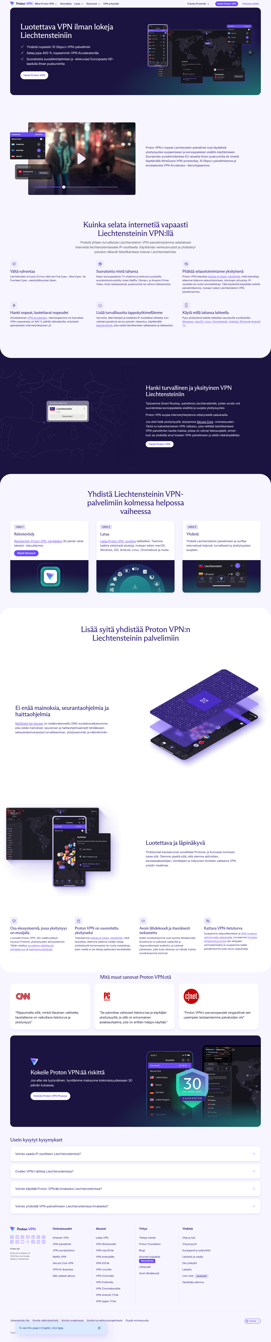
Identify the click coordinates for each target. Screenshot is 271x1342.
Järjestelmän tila (19, 1320)
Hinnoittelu (66, 3)
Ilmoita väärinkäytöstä (45, 1320)
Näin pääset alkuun (64, 1275)
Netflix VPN (59, 1256)
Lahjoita (186, 1269)
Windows (187, 321)
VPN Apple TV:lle (106, 1301)
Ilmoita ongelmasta (72, 1320)
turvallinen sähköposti (40, 945)
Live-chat (187, 1275)
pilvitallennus (18, 949)
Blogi (142, 1250)
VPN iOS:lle (102, 1263)
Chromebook (220, 321)
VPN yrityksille (111, 3)
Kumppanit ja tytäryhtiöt (196, 1250)
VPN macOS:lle (105, 1250)
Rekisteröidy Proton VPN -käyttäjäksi (38, 541)
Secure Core (205, 422)
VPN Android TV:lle (107, 1295)
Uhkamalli (145, 1267)
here (60, 1327)
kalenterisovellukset (40, 949)
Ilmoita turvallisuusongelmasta (104, 1320)
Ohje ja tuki (188, 1237)
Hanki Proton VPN (226, 3)
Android (233, 321)
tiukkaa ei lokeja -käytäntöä (224, 276)
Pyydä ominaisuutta (137, 1320)
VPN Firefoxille (104, 1282)
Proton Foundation (150, 1244)
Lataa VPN (102, 1237)
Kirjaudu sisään (250, 3)
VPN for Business (63, 1269)
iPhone (244, 321)
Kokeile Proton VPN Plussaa (50, 1096)
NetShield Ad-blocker (29, 723)
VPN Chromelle (105, 1275)
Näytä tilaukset (26, 553)
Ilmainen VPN (61, 1237)
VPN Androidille (105, 1256)
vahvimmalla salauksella (218, 937)
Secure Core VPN (63, 1263)
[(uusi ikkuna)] (12, 1237)
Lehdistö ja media (192, 1256)
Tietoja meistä (147, 1237)
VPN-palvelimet (62, 1244)
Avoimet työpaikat (149, 1256)
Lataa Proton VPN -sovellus (118, 541)
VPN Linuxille (103, 1269)
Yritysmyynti (189, 1244)
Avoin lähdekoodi (149, 1273)
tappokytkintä (104, 325)
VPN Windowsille (106, 1244)
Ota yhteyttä (189, 1263)
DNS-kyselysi (249, 933)
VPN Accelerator (37, 317)
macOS (199, 321)
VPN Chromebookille (108, 1288)
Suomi (252, 1321)
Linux (208, 321)
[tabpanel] (135, 1008)
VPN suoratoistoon (64, 1250)
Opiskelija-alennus (193, 1282)
